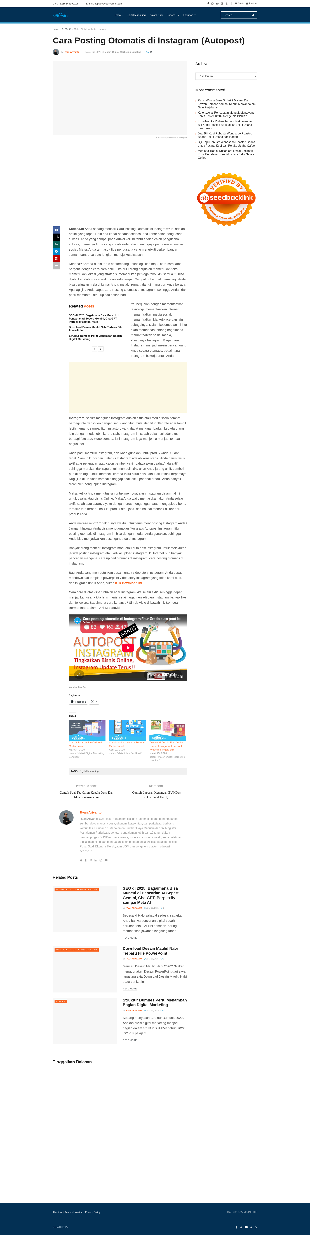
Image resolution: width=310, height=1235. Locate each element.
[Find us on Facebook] (208, 3)
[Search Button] (253, 14)
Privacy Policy (92, 1212)
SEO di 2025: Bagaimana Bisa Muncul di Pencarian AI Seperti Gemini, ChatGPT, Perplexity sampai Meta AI (94, 318)
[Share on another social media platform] (56, 265)
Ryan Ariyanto (71, 52)
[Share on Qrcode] (56, 258)
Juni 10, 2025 (152, 959)
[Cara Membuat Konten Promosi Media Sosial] (127, 730)
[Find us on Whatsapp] (227, 3)
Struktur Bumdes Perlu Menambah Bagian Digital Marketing (155, 1002)
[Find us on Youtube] (217, 3)
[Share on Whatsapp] (56, 244)
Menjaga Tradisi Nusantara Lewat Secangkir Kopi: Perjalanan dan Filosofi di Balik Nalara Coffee (226, 154)
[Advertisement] (120, 186)
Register (252, 3)
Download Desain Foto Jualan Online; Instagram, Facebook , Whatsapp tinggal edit (166, 746)
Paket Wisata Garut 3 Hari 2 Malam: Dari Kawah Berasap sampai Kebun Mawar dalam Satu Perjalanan (226, 104)
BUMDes (60, 1001)
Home (56, 29)
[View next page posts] (101, 348)
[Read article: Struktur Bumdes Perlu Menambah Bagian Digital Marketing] (85, 1021)
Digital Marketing (136, 14)
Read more (130, 937)
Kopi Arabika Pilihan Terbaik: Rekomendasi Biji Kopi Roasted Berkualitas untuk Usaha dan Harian (225, 125)
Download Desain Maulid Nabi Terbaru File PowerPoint (150, 950)
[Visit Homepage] (61, 15)
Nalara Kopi (156, 14)
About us (57, 1212)
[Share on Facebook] (56, 230)
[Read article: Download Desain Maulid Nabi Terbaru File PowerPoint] (85, 969)
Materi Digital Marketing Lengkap (90, 29)
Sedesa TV (173, 14)
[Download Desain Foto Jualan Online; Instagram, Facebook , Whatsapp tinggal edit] (167, 730)
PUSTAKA (66, 29)
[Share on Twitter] (56, 237)
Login (240, 3)
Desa (118, 14)
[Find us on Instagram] (212, 3)
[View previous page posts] (94, 348)
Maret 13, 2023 (93, 52)
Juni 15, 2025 (152, 908)
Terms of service (73, 1212)
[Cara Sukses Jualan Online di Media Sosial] (87, 730)
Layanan (188, 14)
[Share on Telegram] (56, 251)
